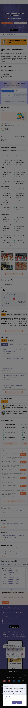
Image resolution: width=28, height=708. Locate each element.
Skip (9, 703)
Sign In (17, 703)
